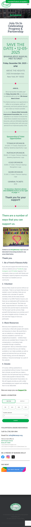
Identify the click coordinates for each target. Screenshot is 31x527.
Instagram (5, 271)
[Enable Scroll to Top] (27, 523)
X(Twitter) (14, 271)
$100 (12, 407)
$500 (26, 407)
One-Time (9, 401)
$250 (19, 407)
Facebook (20, 269)
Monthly (22, 401)
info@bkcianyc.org (16, 249)
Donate (16, 420)
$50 (5, 407)
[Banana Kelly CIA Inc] (6, 4)
